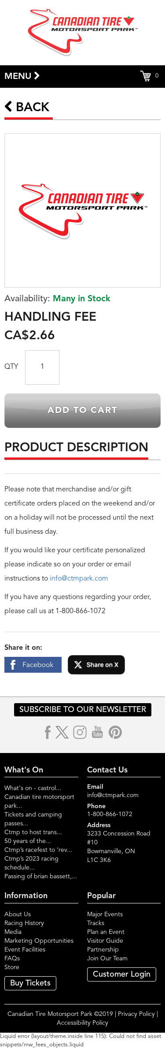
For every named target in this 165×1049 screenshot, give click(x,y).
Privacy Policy (136, 1014)
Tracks (95, 923)
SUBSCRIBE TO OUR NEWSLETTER (82, 710)
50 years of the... (27, 841)
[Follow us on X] (62, 732)
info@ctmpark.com (79, 578)
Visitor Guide (105, 941)
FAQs (12, 958)
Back (30, 108)
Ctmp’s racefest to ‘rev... (38, 850)
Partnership (103, 950)
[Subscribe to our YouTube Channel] (98, 732)
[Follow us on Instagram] (80, 732)
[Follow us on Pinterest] (115, 732)
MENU (19, 76)
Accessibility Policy (82, 1023)
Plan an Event (106, 932)
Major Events (105, 914)
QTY (11, 367)
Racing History (24, 923)
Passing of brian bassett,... (40, 876)
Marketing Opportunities (38, 941)
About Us (17, 914)
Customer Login (121, 974)
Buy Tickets (30, 983)
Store (11, 967)
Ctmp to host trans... (33, 832)
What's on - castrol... (32, 788)
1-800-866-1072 (109, 814)
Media (13, 932)
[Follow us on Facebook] (48, 732)
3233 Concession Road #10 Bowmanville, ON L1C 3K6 (118, 847)
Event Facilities (24, 950)
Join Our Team (107, 958)
